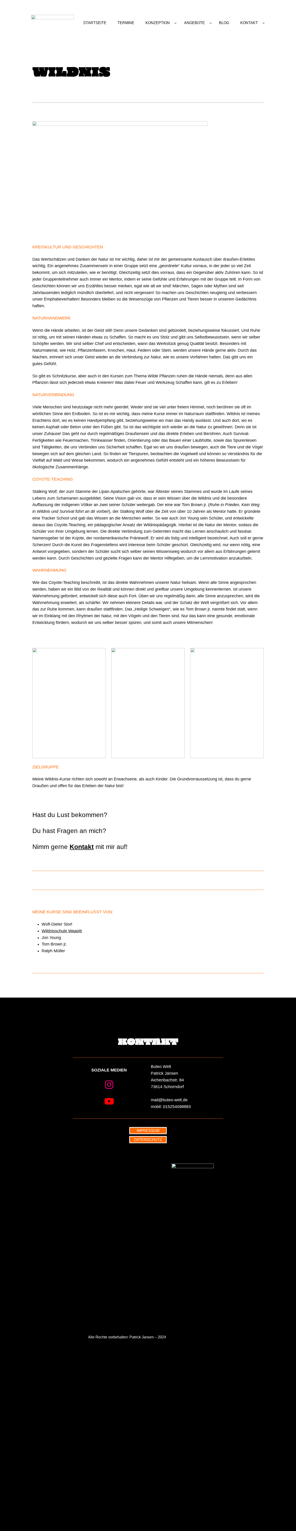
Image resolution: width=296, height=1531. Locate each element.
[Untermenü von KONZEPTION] (175, 23)
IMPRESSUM (148, 1131)
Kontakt (82, 846)
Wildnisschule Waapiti (62, 931)
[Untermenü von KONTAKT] (263, 23)
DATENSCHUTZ (148, 1140)
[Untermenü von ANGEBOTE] (211, 23)
